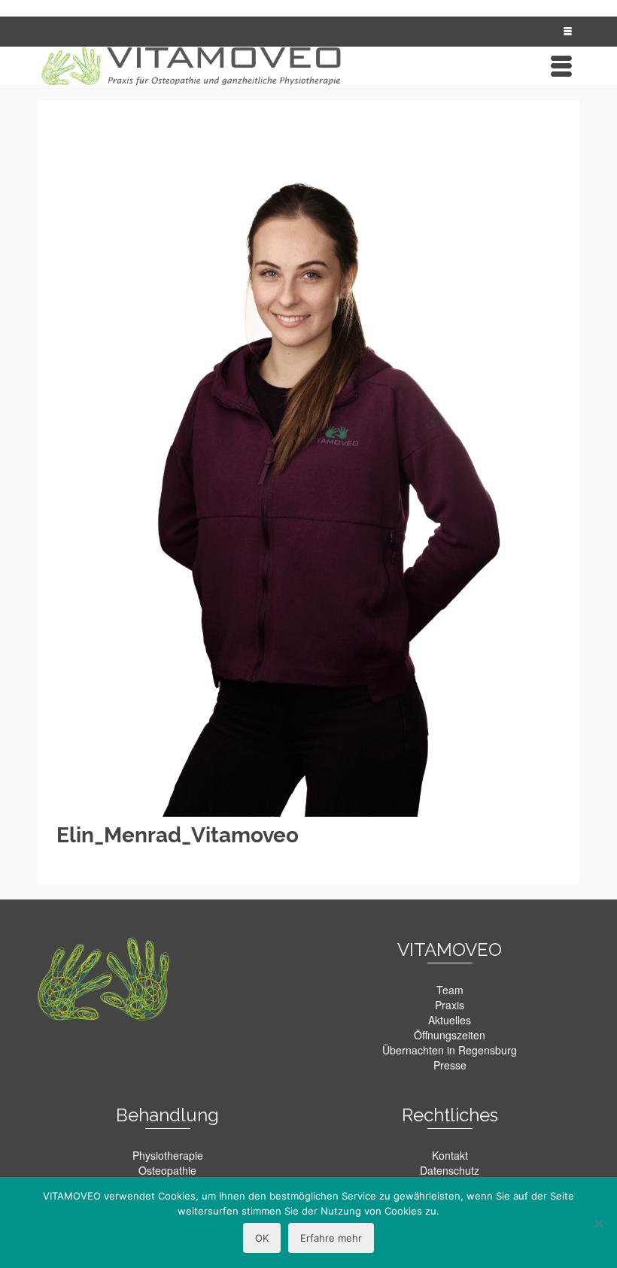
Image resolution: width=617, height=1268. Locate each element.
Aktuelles (449, 1019)
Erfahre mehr (331, 1238)
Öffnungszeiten (449, 1034)
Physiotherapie (167, 1155)
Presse (450, 1064)
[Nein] (598, 1222)
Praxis (449, 1004)
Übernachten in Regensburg (449, 1049)
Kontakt (450, 1155)
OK (262, 1238)
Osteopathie (167, 1170)
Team (450, 989)
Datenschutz (449, 1170)
